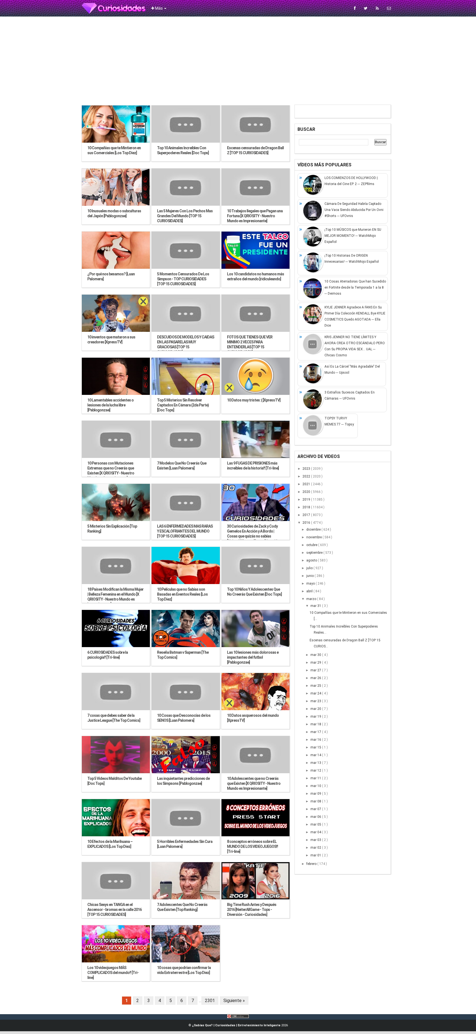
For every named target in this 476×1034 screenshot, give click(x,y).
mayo (311, 583)
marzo (311, 599)
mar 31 (316, 606)
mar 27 (316, 670)
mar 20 (316, 709)
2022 (306, 476)
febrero (311, 864)
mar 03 (316, 840)
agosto (312, 560)
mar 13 (316, 763)
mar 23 (316, 701)
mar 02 (316, 848)
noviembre (314, 537)
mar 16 (316, 740)
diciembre (313, 529)
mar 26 (316, 678)
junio (310, 576)
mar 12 (316, 770)
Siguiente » (234, 1000)
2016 (306, 523)
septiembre (314, 553)
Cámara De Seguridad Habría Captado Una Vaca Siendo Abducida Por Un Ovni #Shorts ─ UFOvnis (353, 210)
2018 (306, 507)
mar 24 (316, 693)
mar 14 (316, 755)
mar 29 (316, 662)
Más (159, 8)
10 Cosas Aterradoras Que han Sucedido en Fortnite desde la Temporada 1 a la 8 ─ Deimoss (355, 287)
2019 (306, 499)
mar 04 (316, 832)
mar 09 (316, 794)
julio (309, 568)
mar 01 (316, 855)
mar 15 (316, 747)
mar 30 (316, 655)
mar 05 (316, 824)
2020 (306, 492)
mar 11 (316, 778)
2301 (210, 1000)
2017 (306, 515)
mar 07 (316, 809)
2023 (306, 469)
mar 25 (316, 686)
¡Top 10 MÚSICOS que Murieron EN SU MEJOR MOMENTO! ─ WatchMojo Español (352, 236)
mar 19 (316, 716)
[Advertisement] (238, 60)
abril (309, 591)
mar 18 (316, 724)
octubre (312, 545)
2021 (306, 484)
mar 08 (316, 801)
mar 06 (316, 817)
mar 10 (316, 786)
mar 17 (316, 732)
